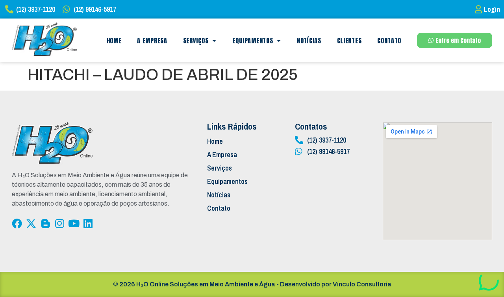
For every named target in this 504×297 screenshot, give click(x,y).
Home (114, 40)
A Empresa (152, 40)
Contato (389, 40)
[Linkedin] (88, 223)
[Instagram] (59, 223)
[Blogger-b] (45, 223)
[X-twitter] (31, 223)
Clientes (349, 40)
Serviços (196, 40)
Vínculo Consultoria (362, 284)
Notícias (309, 40)
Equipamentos (252, 40)
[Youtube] (74, 223)
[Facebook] (17, 223)
